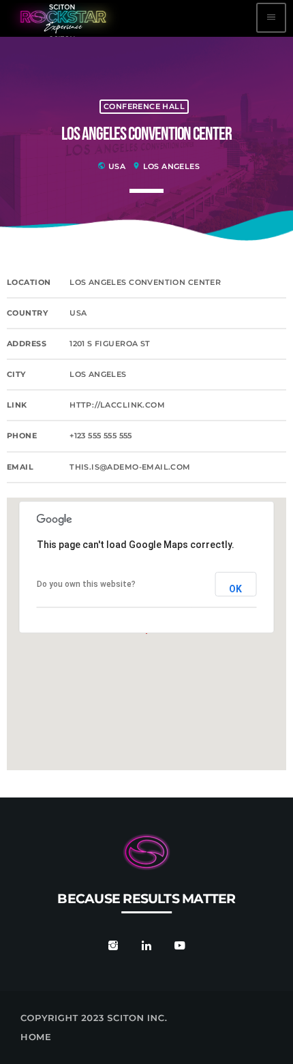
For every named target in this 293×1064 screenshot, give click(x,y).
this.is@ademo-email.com (130, 467)
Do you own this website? (86, 584)
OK (236, 588)
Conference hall (144, 106)
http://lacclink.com (117, 405)
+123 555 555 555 (101, 435)
